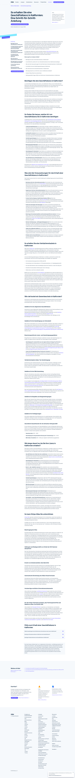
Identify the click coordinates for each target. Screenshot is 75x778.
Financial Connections (28, 732)
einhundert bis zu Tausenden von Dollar (54, 409)
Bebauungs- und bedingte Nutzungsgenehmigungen (41, 405)
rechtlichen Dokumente (42, 591)
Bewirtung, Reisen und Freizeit (43, 738)
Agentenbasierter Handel (42, 718)
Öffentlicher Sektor (41, 745)
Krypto (26, 728)
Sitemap (53, 728)
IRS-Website (42, 202)
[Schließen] (73, 772)
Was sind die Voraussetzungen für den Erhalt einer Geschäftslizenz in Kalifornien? (16, 51)
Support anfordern (55, 745)
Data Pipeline (27, 730)
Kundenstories (54, 717)
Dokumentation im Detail (57, 694)
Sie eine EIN (44, 199)
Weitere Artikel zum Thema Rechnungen (16, 671)
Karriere (53, 736)
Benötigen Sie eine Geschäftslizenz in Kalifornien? (16, 44)
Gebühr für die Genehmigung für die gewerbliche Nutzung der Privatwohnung (46, 329)
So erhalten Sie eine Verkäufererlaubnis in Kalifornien (15, 55)
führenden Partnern (36, 607)
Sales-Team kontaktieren (58, 2)
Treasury (26, 752)
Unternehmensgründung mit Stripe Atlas (19, 24)
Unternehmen (43, 183)
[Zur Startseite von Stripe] (12, 714)
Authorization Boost (28, 720)
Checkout (26, 724)
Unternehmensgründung (26, 5)
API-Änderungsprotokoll (42, 763)
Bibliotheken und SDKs (42, 765)
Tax (25, 749)
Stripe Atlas (27, 517)
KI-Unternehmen (41, 734)
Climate (26, 725)
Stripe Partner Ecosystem (42, 754)
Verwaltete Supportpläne (56, 746)
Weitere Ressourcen (55, 731)
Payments (26, 742)
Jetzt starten (14, 697)
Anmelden (50, 2)
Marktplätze (40, 728)
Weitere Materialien (15, 5)
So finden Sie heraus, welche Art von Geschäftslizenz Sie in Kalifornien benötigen (17, 47)
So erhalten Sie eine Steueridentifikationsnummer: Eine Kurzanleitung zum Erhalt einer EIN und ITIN (45, 669)
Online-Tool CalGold (36, 218)
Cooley (40, 594)
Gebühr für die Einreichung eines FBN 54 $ (34, 385)
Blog (53, 718)
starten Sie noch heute (48, 619)
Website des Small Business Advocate (40, 164)
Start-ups (40, 717)
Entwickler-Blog (41, 768)
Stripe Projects (41, 766)
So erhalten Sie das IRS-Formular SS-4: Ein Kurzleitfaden (36, 668)
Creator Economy (41, 735)
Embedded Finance (41, 723)
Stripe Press (54, 739)
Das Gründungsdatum (30, 671)
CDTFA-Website (41, 272)
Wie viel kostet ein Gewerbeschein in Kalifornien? (16, 59)
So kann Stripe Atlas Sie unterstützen (15, 65)
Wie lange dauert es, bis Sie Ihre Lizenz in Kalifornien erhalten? (17, 62)
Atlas (25, 718)
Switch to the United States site (55, 775)
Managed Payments (28, 739)
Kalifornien (32, 248)
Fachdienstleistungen (42, 744)
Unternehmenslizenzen (51, 51)
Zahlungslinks (27, 741)
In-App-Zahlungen (41, 727)
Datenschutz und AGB (56, 723)
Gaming (39, 737)
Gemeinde (54, 720)
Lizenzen (53, 727)
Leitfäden (54, 715)
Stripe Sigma (27, 748)
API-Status (40, 762)
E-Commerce (40, 721)
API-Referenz (40, 760)
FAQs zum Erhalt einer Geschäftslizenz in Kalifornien (16, 68)
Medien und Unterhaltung (42, 741)
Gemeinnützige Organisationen (43, 743)
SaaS (39, 733)
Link (25, 738)
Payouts (26, 744)
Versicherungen (41, 740)
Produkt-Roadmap (55, 735)
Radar (26, 745)
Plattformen (40, 731)
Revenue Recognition (28, 747)
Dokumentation (41, 759)
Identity (26, 734)
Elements (26, 731)
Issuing (26, 737)
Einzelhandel (40, 747)
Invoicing (26, 735)
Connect (26, 727)
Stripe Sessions (55, 721)
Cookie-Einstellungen (56, 730)
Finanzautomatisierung (42, 724)
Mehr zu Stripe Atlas (42, 699)
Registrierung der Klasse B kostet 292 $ (39, 349)
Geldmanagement (41, 730)
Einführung (13, 41)
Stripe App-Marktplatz (42, 752)
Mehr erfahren (54, 22)
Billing (26, 721)
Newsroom (54, 738)
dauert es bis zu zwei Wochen (55, 456)
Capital (26, 722)
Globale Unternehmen (42, 725)
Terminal (26, 751)
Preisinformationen (28, 717)
